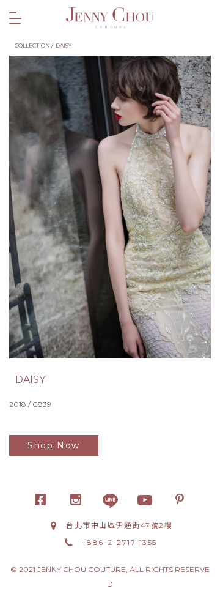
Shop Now (54, 445)
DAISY (64, 45)
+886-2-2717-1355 (119, 542)
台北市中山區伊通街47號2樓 (119, 525)
